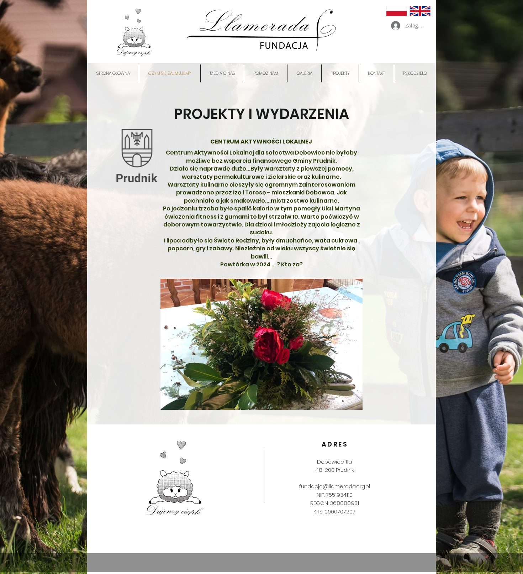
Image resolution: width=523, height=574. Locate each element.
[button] (340, 73)
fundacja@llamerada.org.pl (334, 486)
